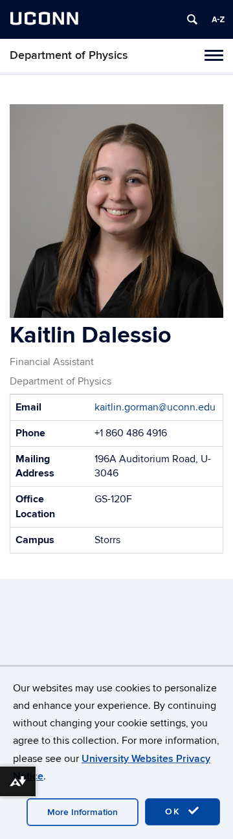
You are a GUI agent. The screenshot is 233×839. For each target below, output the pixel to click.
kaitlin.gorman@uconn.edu (155, 407)
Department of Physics (69, 55)
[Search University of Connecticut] (192, 19)
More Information (82, 812)
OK (174, 811)
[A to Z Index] (218, 19)
